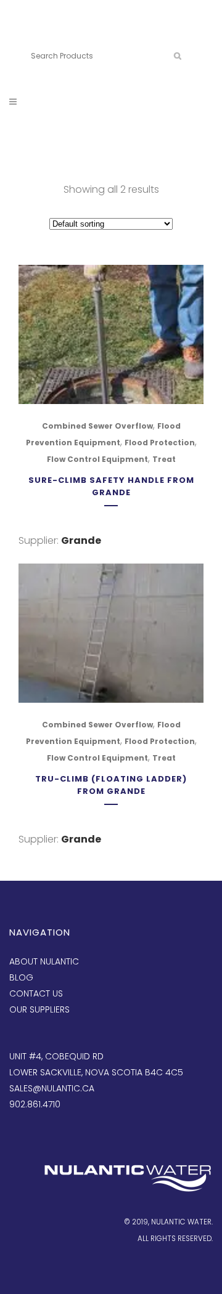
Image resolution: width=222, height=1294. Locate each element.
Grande (81, 540)
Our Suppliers (39, 1009)
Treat (164, 459)
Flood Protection (160, 442)
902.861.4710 (88, 35)
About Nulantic (44, 961)
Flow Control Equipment (97, 459)
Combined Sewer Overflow (97, 426)
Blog (21, 977)
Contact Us (36, 993)
